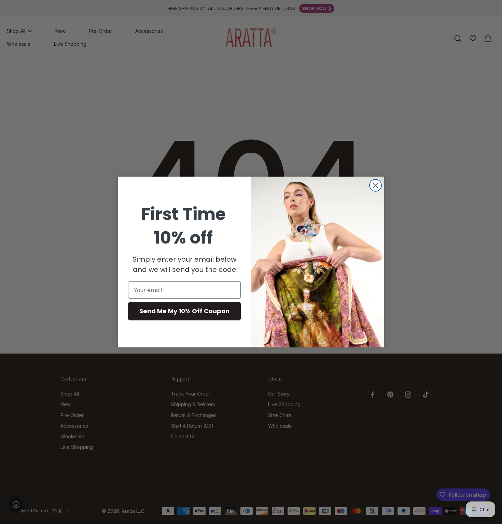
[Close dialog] (375, 185)
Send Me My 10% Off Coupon (184, 311)
